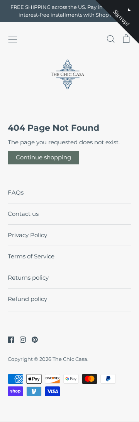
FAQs (16, 192)
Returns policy (28, 277)
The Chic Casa (70, 359)
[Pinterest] (32, 339)
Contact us (23, 213)
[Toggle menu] (13, 39)
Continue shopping (43, 157)
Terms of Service (31, 256)
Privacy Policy (27, 235)
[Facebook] (8, 339)
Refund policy (27, 298)
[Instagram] (20, 339)
